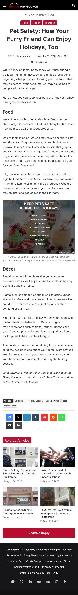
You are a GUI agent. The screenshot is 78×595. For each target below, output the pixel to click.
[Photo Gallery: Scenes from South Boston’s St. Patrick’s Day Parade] (20, 457)
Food (51, 14)
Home (30, 14)
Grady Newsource (22, 56)
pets (65, 401)
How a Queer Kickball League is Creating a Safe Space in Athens (55, 473)
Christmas (19, 401)
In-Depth (41, 14)
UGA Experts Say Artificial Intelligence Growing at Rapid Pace (56, 513)
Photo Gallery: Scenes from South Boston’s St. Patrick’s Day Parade (19, 473)
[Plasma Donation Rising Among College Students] (20, 496)
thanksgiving (10, 405)
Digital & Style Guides (32, 572)
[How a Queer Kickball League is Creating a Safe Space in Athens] (57, 457)
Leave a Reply (39, 533)
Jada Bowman (52, 401)
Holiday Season (35, 401)
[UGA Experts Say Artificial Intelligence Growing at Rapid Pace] (57, 496)
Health (36, 22)
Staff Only (52, 572)
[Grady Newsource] (23, 5)
